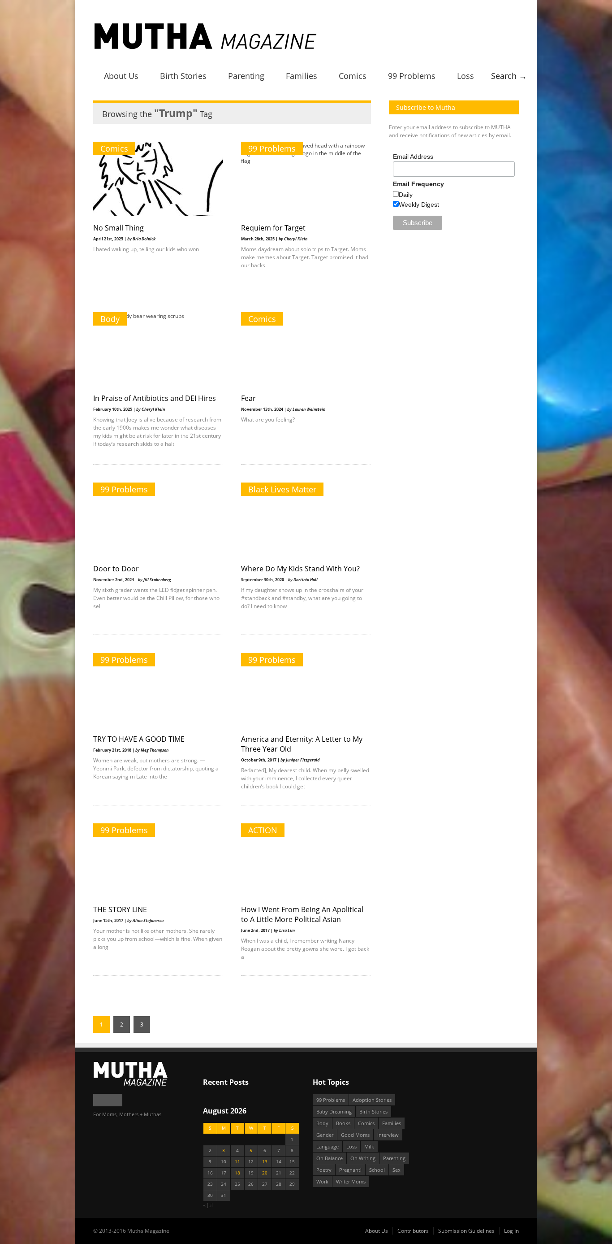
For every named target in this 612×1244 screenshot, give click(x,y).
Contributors (413, 1231)
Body (110, 318)
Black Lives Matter (282, 489)
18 (237, 1173)
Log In (511, 1231)
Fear (248, 398)
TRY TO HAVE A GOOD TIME (139, 739)
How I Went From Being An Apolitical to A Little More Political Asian (302, 914)
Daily (406, 194)
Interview (388, 1134)
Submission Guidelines (466, 1231)
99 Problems (411, 75)
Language (327, 1146)
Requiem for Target (273, 228)
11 (237, 1162)
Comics (352, 75)
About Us (121, 75)
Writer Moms (351, 1181)
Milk (369, 1146)
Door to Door (116, 569)
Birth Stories (183, 75)
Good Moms (355, 1134)
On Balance (329, 1158)
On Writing (362, 1158)
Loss (465, 75)
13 (264, 1162)
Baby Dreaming (334, 1111)
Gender (324, 1134)
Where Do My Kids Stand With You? (300, 569)
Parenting (246, 75)
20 (264, 1173)
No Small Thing (118, 228)
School (377, 1169)
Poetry (324, 1169)
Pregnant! (350, 1169)
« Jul (208, 1205)
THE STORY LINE (120, 909)
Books (343, 1123)
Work (322, 1181)
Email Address (413, 156)
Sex (396, 1169)
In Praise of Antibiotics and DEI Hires (154, 398)
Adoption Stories (372, 1099)
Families (301, 75)
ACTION (262, 830)
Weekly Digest (419, 204)
